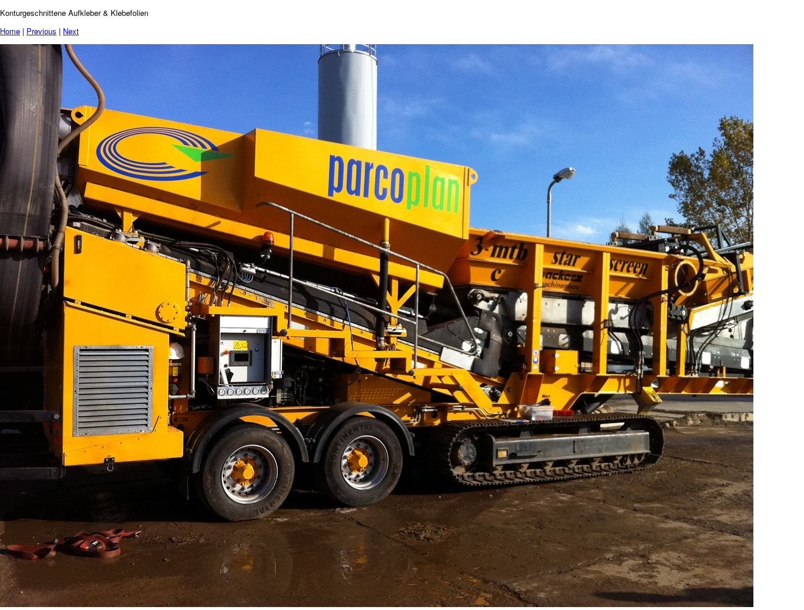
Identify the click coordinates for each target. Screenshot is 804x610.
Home (10, 31)
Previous (41, 31)
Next (71, 31)
